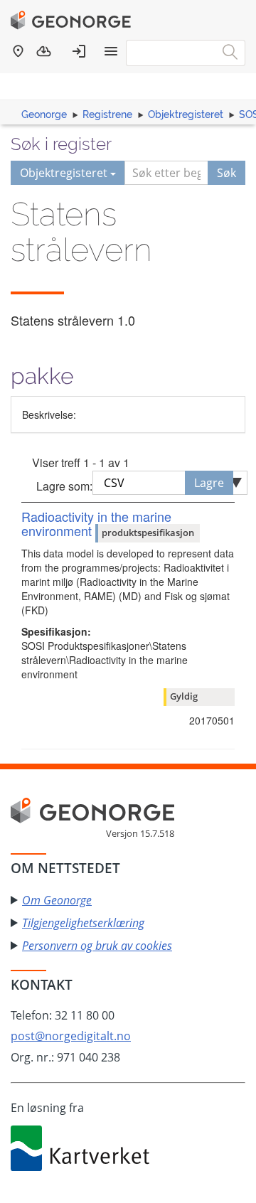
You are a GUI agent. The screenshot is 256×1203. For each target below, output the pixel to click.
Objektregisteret (185, 114)
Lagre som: (64, 486)
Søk (226, 173)
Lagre (209, 483)
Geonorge (44, 114)
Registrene (107, 114)
